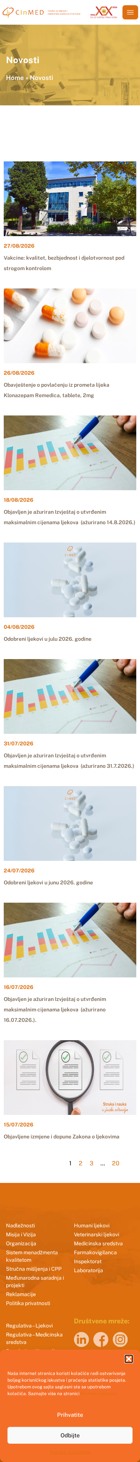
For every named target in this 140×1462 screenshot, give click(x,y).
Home (15, 77)
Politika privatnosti (70, 1452)
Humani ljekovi (91, 1225)
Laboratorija (88, 1270)
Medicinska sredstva (98, 1243)
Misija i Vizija (21, 1234)
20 (115, 1163)
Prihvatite (70, 1415)
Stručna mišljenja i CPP (34, 1269)
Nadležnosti (20, 1225)
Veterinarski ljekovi (96, 1234)
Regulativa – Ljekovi (29, 1326)
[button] (129, 1359)
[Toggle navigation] (130, 12)
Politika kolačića (98, 1393)
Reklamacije (21, 1294)
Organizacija (21, 1243)
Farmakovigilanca (95, 1252)
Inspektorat (88, 1261)
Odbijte (70, 1435)
